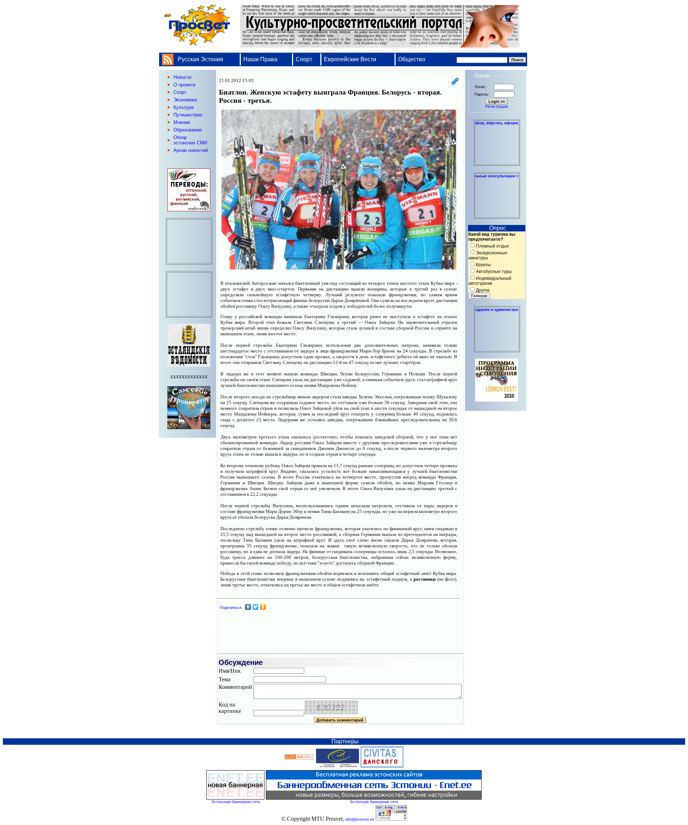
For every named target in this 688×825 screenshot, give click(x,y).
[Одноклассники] (263, 606)
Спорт (304, 59)
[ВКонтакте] (248, 606)
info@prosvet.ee (359, 819)
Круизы (483, 264)
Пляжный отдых (492, 246)
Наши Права (261, 59)
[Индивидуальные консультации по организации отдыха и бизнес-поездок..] (496, 215)
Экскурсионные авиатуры (487, 255)
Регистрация (496, 106)
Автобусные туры (494, 271)
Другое (483, 290)
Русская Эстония (200, 59)
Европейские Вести (350, 59)
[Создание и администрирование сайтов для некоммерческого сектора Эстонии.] (496, 349)
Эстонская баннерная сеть (235, 802)
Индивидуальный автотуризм (489, 281)
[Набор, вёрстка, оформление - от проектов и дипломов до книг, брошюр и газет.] (496, 162)
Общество (411, 59)
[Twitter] (255, 606)
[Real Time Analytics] (299, 758)
